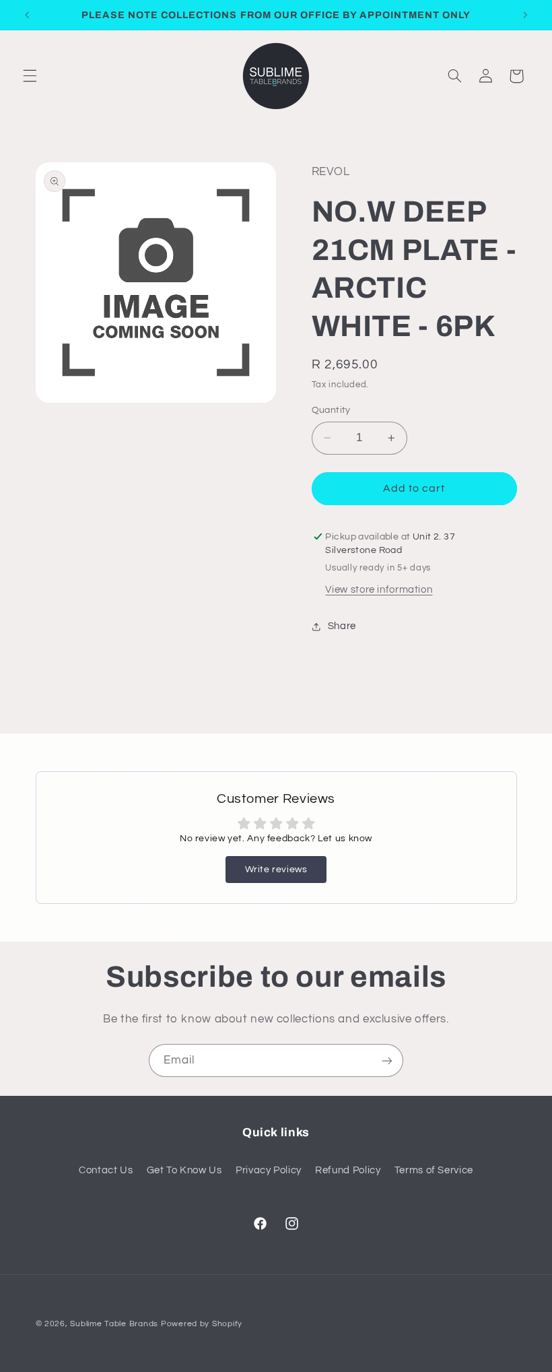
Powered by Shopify (201, 1324)
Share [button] (342, 626)
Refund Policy (347, 1170)
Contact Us (106, 1170)
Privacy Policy (269, 1170)
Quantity (331, 410)
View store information (378, 590)
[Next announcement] (525, 15)
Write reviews (276, 869)
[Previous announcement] (27, 15)
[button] (29, 76)
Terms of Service (433, 1170)
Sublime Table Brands (114, 1324)
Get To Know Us (184, 1170)
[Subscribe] (387, 1060)
